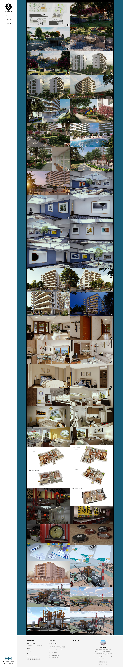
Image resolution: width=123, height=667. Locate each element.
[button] (99, 664)
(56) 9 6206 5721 (9, 663)
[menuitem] (8, 15)
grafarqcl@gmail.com (9, 661)
